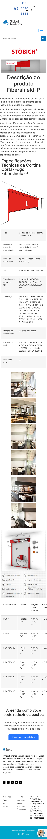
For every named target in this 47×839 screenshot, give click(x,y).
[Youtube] (27, 10)
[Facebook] (25, 6)
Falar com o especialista (23, 737)
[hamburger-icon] (41, 30)
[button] (41, 833)
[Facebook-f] (4, 782)
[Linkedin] (12, 782)
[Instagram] (34, 6)
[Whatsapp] (32, 10)
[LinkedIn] (29, 6)
